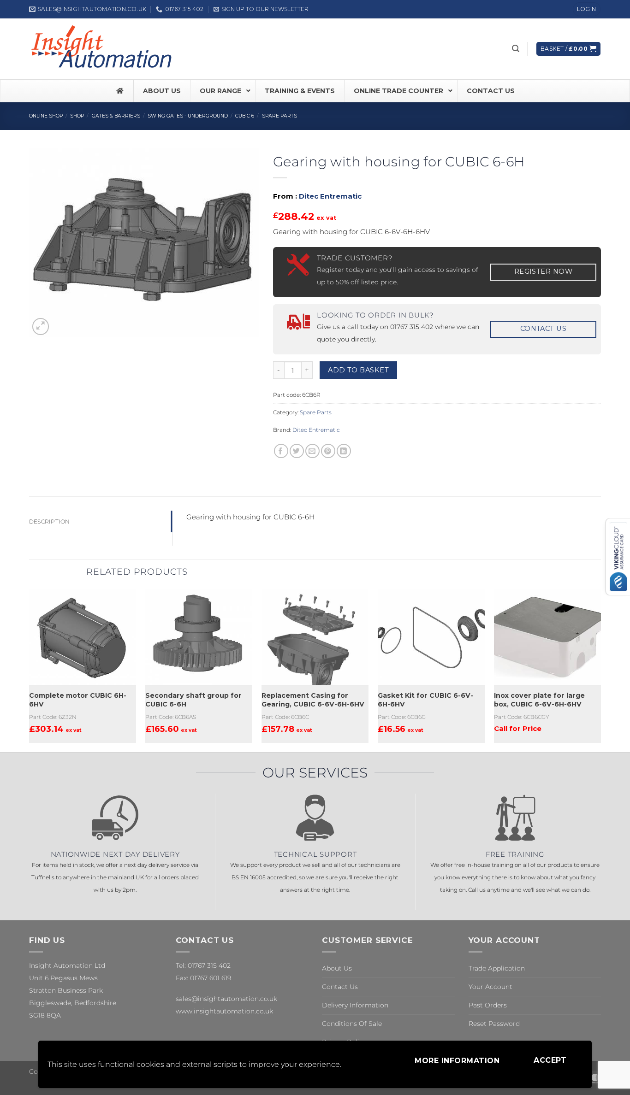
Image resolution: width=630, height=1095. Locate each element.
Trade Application (497, 968)
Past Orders (488, 1005)
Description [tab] (49, 521)
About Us (337, 968)
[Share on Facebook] (281, 451)
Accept (550, 1060)
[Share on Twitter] (297, 451)
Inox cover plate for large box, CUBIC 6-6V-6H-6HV (539, 699)
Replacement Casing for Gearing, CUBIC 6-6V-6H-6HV (313, 699)
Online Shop (46, 116)
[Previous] (29, 669)
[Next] (600, 669)
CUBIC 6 (244, 116)
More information (457, 1060)
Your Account (490, 987)
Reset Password (494, 1023)
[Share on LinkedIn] (344, 451)
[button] (261, 9)
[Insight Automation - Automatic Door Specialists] (103, 48)
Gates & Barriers (116, 116)
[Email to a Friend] (312, 451)
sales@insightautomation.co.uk (226, 999)
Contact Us (340, 987)
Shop (77, 116)
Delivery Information (355, 1005)
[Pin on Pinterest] (328, 451)
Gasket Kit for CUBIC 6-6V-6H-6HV (425, 699)
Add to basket (358, 370)
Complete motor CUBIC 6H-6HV (77, 699)
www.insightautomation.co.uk (224, 1011)
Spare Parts (279, 116)
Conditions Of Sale (352, 1023)
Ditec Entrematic (330, 196)
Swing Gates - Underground (188, 116)
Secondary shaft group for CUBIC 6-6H (193, 699)
